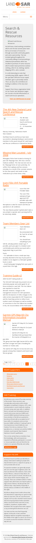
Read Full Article (27, 147)
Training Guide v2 (12, 275)
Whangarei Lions (12, 374)
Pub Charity (10, 380)
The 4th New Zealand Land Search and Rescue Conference (17, 112)
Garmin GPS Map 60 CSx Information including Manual (16, 317)
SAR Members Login (11, 447)
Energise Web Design (13, 382)
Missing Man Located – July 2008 (17, 154)
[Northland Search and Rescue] (18, 5)
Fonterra (9, 376)
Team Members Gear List (16, 223)
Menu (5, 16)
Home (14, 12)
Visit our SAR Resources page (20, 99)
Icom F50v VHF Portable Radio (15, 184)
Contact (22, 12)
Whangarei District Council (14, 384)
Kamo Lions (10, 378)
